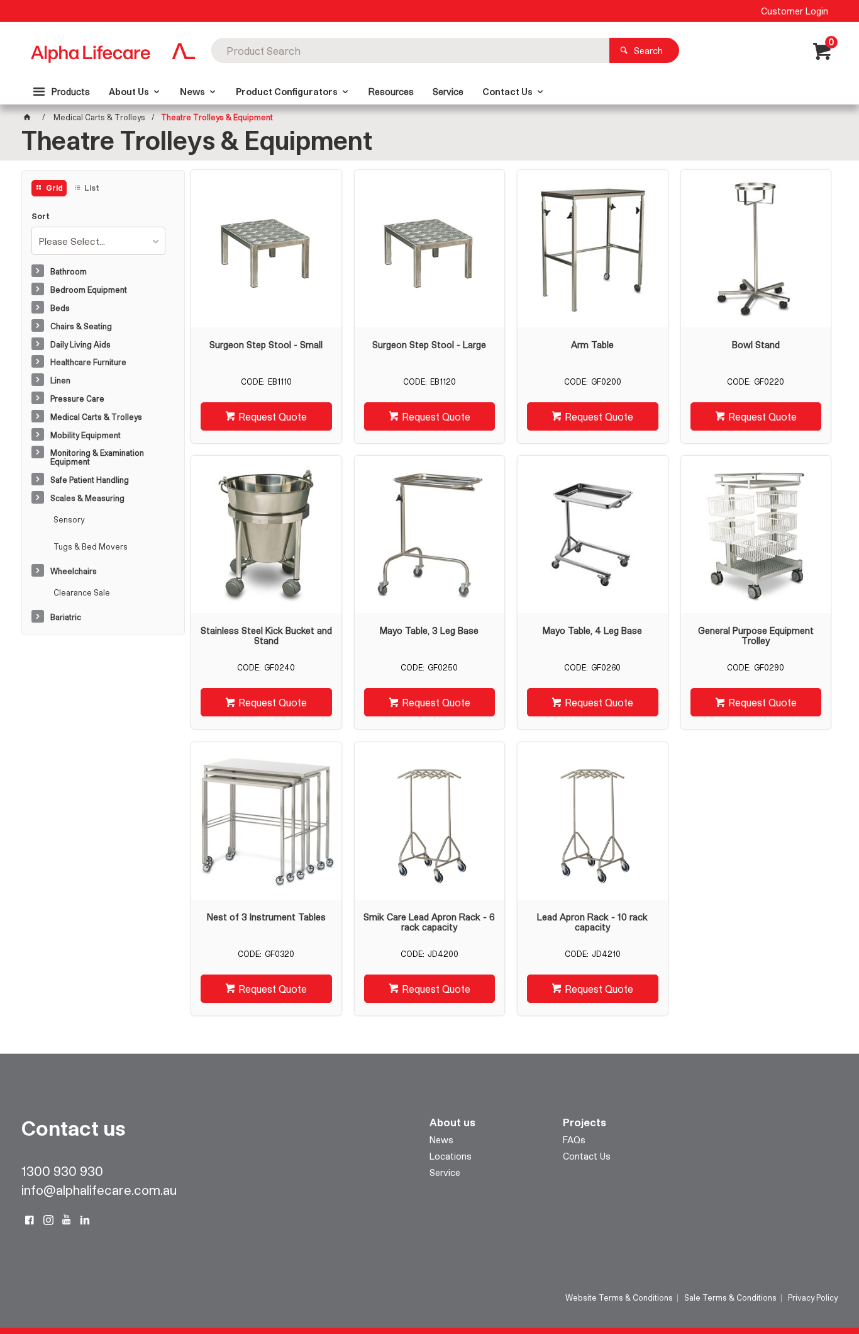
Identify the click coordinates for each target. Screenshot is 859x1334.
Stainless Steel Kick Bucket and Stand (266, 636)
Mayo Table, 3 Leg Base (429, 631)
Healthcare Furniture (88, 362)
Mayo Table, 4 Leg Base (592, 631)
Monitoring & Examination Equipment (97, 457)
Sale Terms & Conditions (730, 1297)
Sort (40, 216)
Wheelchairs (73, 571)
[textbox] (410, 50)
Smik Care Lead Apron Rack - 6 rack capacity (429, 922)
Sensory (68, 519)
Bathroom (68, 271)
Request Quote (272, 416)
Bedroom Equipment (88, 289)
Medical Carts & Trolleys (96, 416)
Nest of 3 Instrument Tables (266, 917)
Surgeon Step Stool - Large (429, 345)
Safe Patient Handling (89, 479)
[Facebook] (29, 1220)
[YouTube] (66, 1220)
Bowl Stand (756, 345)
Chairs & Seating (81, 326)
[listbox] (98, 241)
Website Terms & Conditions (619, 1297)
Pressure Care (77, 398)
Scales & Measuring (87, 498)
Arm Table (592, 345)
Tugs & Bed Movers (90, 546)
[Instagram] (48, 1220)
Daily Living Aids (80, 344)
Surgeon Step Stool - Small (266, 345)
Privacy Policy (813, 1297)
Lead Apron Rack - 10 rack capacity (592, 922)
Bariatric (65, 617)
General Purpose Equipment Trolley (756, 636)
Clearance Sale (81, 592)
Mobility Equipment (85, 435)
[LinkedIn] (85, 1220)
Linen (60, 380)
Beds (60, 307)
